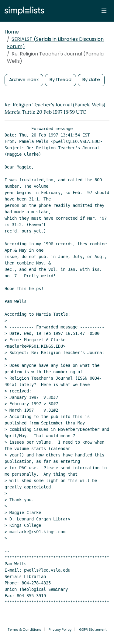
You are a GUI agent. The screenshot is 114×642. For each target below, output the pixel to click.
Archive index (24, 79)
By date (91, 79)
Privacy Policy (60, 629)
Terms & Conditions (24, 629)
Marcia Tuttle (20, 112)
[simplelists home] (23, 11)
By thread (60, 79)
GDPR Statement (93, 629)
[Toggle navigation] (103, 10)
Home (12, 31)
